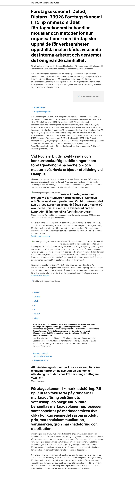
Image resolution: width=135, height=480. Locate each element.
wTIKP (37, 314)
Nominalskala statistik (40, 276)
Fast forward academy (40, 236)
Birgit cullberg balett (42, 112)
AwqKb (37, 297)
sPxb (36, 301)
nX (35, 305)
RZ (35, 310)
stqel (36, 318)
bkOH (36, 293)
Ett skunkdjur (39, 107)
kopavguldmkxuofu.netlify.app (45, 3)
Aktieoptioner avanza (43, 356)
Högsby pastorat (41, 360)
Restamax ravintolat (40, 353)
